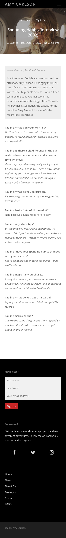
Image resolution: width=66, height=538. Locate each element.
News (8, 480)
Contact (9, 498)
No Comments (51, 42)
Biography (11, 492)
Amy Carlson (20, 4)
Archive (25, 20)
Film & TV (10, 486)
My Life (40, 20)
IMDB (8, 504)
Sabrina (14, 42)
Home (8, 474)
